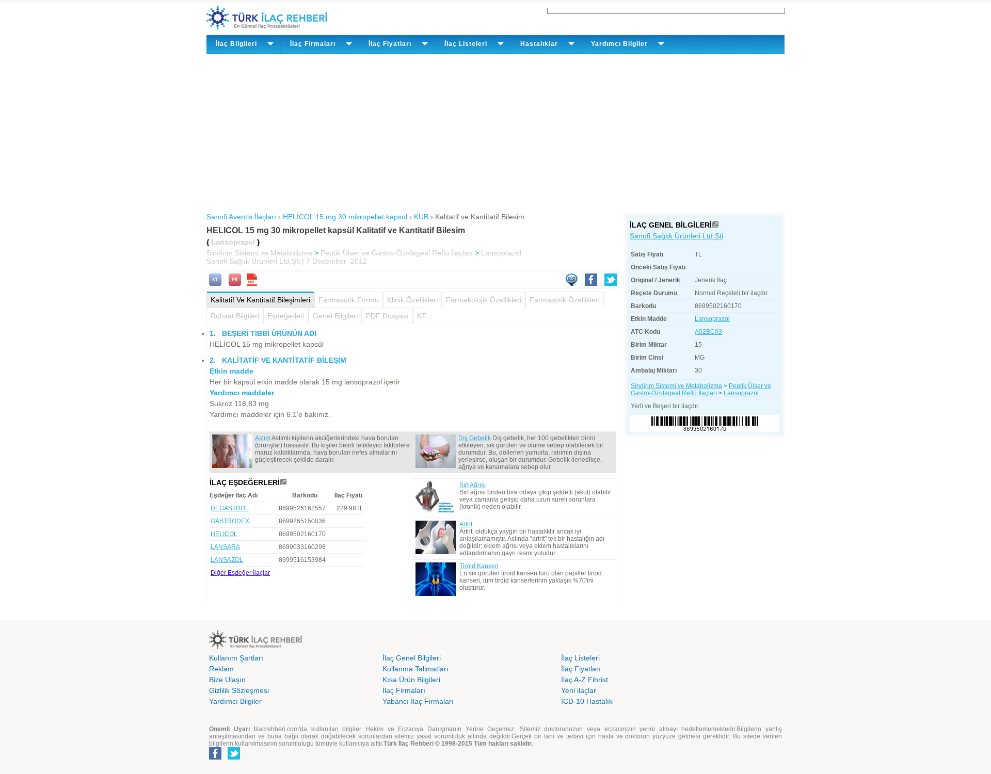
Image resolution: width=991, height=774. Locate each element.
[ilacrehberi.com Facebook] (215, 757)
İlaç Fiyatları (581, 669)
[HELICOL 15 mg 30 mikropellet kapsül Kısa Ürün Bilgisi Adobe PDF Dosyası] (252, 283)
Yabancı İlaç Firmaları (418, 701)
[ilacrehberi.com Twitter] (234, 757)
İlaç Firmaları (403, 690)
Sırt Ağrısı (472, 485)
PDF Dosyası (387, 316)
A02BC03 (708, 331)
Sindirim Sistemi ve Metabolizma (259, 253)
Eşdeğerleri (286, 316)
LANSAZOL (227, 559)
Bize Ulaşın (227, 679)
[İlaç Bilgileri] (715, 225)
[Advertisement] (495, 131)
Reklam (221, 669)
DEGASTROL (230, 508)
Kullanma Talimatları (415, 669)
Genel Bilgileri (335, 316)
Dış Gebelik (474, 438)
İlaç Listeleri (580, 658)
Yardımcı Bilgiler (235, 701)
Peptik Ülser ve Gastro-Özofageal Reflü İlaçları (397, 253)
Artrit (465, 524)
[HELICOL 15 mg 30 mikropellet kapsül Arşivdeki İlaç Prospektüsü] (235, 283)
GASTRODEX (230, 521)
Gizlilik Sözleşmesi (239, 690)
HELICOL (224, 534)
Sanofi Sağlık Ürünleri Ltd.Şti (676, 236)
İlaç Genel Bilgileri (411, 658)
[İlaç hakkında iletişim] (571, 283)
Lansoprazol (501, 253)
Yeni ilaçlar (578, 690)
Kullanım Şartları (236, 658)
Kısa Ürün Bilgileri (411, 679)
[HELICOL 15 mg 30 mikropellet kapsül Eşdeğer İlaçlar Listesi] (283, 482)
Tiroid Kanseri (479, 566)
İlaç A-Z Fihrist (584, 679)
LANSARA (225, 547)
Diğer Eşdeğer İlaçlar (240, 572)
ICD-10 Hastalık (587, 701)
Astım (262, 438)
